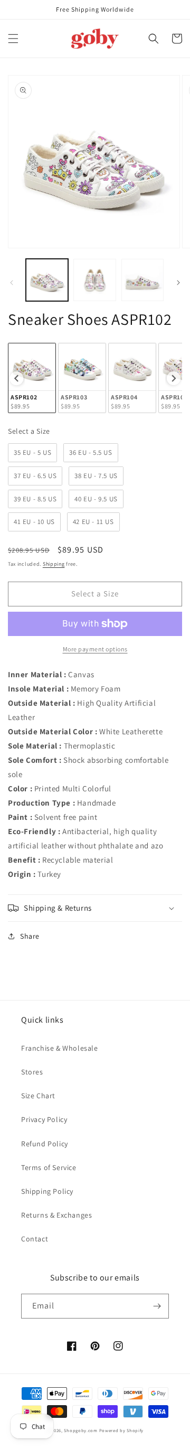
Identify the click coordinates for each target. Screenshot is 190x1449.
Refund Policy (44, 1143)
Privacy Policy (44, 1119)
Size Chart (38, 1095)
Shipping (54, 563)
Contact (34, 1239)
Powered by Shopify (121, 1430)
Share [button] (30, 936)
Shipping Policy (47, 1191)
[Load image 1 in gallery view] (47, 280)
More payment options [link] (95, 649)
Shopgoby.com (80, 1430)
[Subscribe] (156, 1306)
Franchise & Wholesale (59, 1048)
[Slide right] (178, 282)
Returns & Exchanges (56, 1215)
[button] (13, 38)
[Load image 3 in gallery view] (142, 280)
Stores (32, 1072)
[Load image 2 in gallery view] (94, 280)
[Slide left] (11, 282)
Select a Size (29, 431)
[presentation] (16, 378)
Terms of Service (49, 1167)
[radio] (32, 378)
